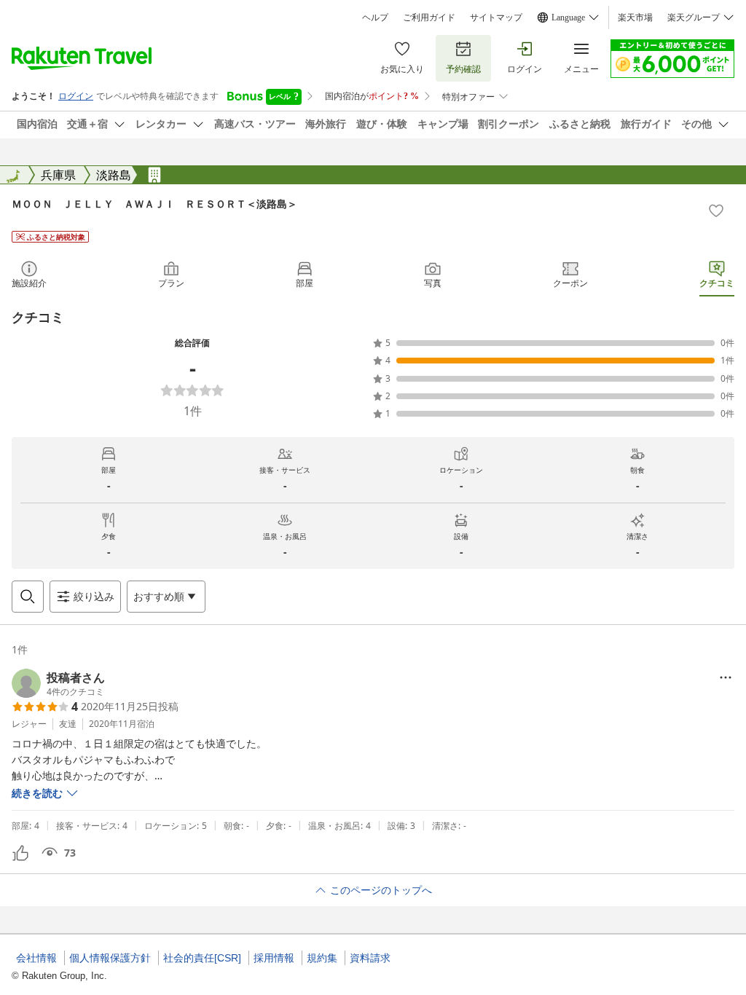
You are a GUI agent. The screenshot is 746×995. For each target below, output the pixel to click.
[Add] (716, 210)
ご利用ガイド (429, 17)
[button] (58, 683)
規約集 (322, 958)
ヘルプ (375, 17)
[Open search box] (28, 597)
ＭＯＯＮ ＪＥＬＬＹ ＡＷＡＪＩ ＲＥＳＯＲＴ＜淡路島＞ (154, 204)
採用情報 (274, 958)
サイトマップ (496, 17)
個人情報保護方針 (110, 958)
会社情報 (36, 958)
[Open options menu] (725, 677)
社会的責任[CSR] (202, 958)
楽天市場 (635, 17)
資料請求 (370, 958)
